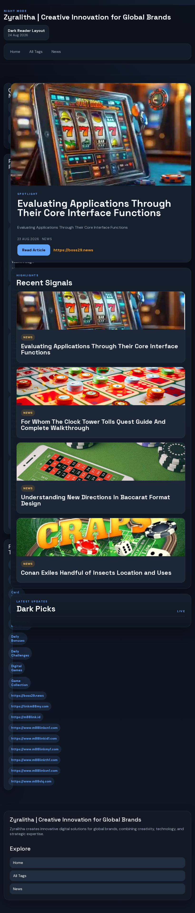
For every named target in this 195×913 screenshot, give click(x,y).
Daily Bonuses (17, 639)
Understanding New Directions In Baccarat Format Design (95, 500)
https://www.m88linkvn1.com (34, 771)
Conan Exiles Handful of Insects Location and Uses (96, 573)
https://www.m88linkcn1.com (34, 728)
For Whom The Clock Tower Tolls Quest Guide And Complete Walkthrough (93, 425)
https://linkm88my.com (30, 706)
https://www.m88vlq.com (31, 781)
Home (15, 51)
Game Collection (19, 683)
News (56, 51)
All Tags (36, 51)
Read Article (33, 249)
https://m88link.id (25, 717)
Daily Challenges (20, 653)
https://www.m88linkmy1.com (34, 749)
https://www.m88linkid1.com (34, 738)
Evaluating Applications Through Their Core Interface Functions (99, 349)
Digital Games (16, 668)
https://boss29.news (27, 696)
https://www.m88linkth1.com (34, 760)
